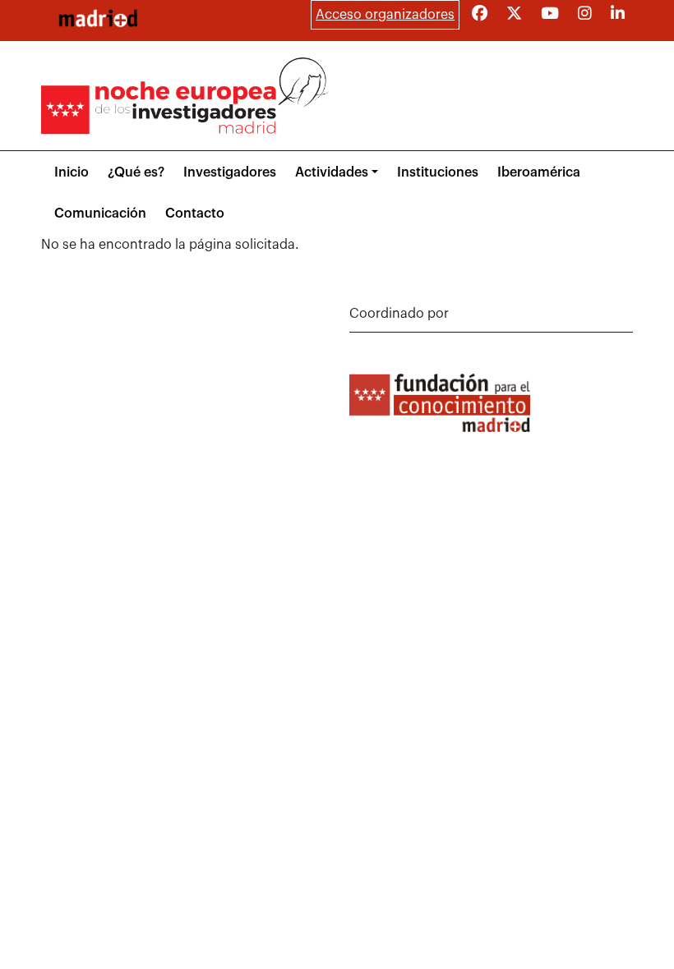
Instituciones (437, 172)
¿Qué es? (136, 172)
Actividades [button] (331, 172)
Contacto (194, 213)
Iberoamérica (538, 172)
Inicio (71, 172)
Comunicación (100, 213)
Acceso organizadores (385, 14)
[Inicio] (98, 18)
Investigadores (229, 172)
